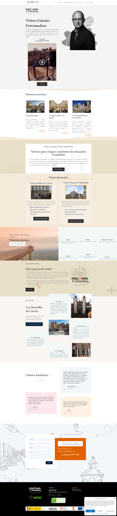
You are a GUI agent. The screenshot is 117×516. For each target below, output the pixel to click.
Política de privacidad (76, 490)
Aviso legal (74, 487)
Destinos (75, 2)
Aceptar (90, 511)
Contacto (87, 2)
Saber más (42, 130)
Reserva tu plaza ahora (41, 218)
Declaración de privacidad (103, 513)
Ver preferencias (110, 511)
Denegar (100, 511)
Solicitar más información (34, 324)
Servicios (80, 2)
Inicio (55, 2)
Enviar (49, 462)
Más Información (58, 169)
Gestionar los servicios (90, 507)
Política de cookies (95, 513)
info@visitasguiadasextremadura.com (58, 492)
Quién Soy (60, 2)
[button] (114, 498)
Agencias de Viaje (67, 2)
